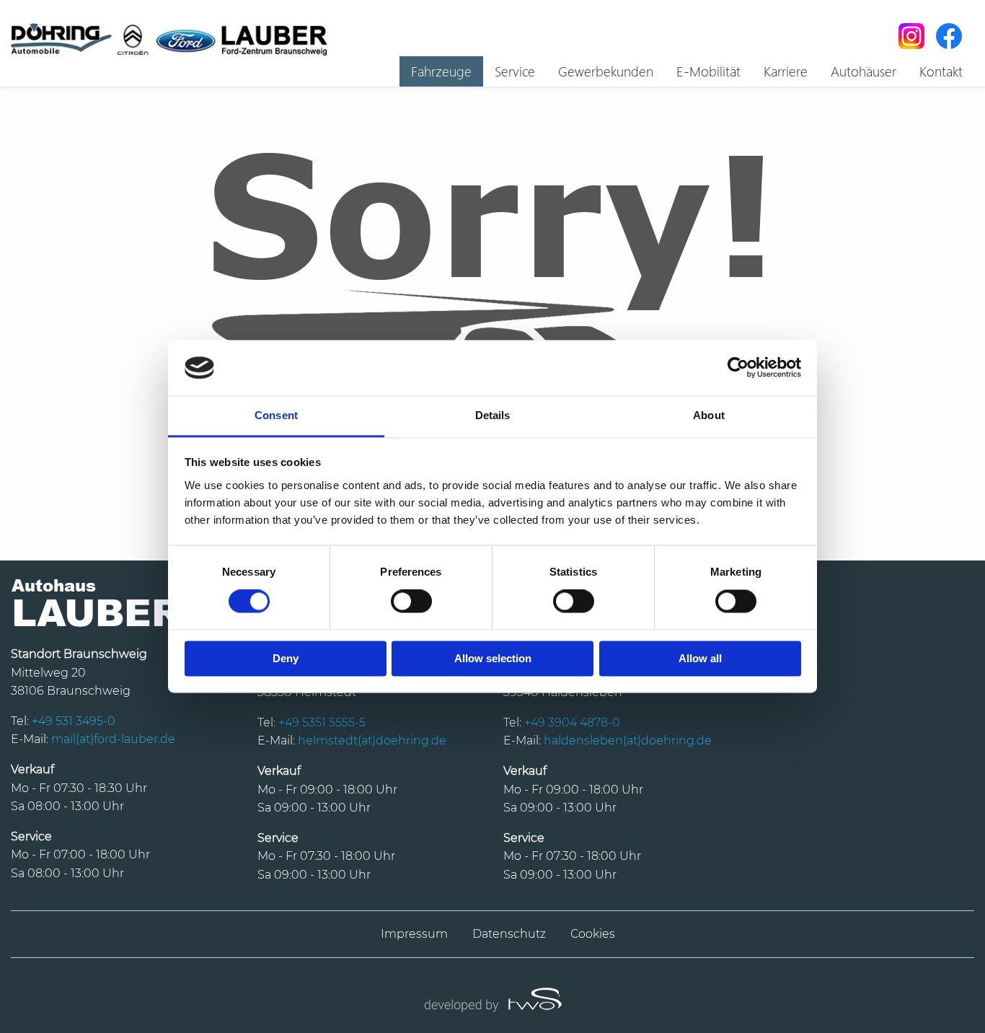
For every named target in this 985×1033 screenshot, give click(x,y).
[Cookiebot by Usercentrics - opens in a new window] (738, 368)
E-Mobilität (708, 70)
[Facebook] (949, 36)
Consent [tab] (276, 415)
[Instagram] (911, 36)
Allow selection (492, 658)
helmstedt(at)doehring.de (372, 740)
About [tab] (709, 415)
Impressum (414, 934)
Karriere (786, 70)
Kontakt (941, 70)
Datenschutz (509, 934)
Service (515, 70)
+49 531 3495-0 (73, 721)
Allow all (700, 658)
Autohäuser (863, 70)
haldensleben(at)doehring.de (628, 740)
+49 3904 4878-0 (572, 722)
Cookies (592, 934)
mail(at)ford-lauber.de (113, 739)
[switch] (411, 601)
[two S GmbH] (492, 998)
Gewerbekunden (605, 70)
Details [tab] (493, 415)
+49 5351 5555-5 (322, 722)
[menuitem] (441, 71)
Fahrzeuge (441, 70)
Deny (286, 658)
